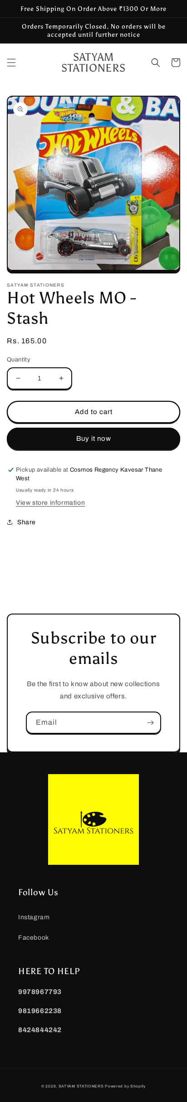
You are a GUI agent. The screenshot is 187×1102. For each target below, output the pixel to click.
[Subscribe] (150, 723)
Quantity (18, 359)
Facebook (33, 937)
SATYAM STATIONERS (81, 1086)
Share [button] (26, 522)
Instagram (33, 917)
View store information (50, 502)
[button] (11, 63)
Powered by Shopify (125, 1086)
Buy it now (93, 438)
